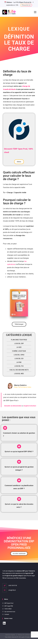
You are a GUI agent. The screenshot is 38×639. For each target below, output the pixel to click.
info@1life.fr (12, 590)
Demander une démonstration (13, 406)
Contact (6, 614)
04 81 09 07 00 (12, 585)
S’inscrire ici (26, 5)
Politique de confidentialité (25, 635)
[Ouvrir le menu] (35, 12)
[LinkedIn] (4, 623)
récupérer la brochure (29, 406)
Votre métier (8, 609)
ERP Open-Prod (8, 603)
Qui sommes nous (9, 611)
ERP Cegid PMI (8, 606)
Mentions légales (10, 635)
